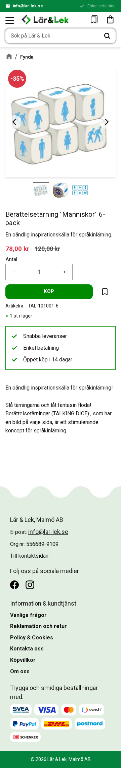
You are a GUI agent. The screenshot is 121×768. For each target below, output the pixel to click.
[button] (10, 20)
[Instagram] (30, 584)
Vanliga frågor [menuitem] (28, 615)
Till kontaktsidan (29, 556)
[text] (17, 249)
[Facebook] (14, 584)
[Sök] (107, 35)
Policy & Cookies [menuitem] (31, 637)
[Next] (106, 122)
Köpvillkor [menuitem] (23, 660)
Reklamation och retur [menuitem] (38, 626)
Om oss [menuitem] (20, 671)
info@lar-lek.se (28, 6)
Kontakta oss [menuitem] (27, 648)
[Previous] (14, 122)
